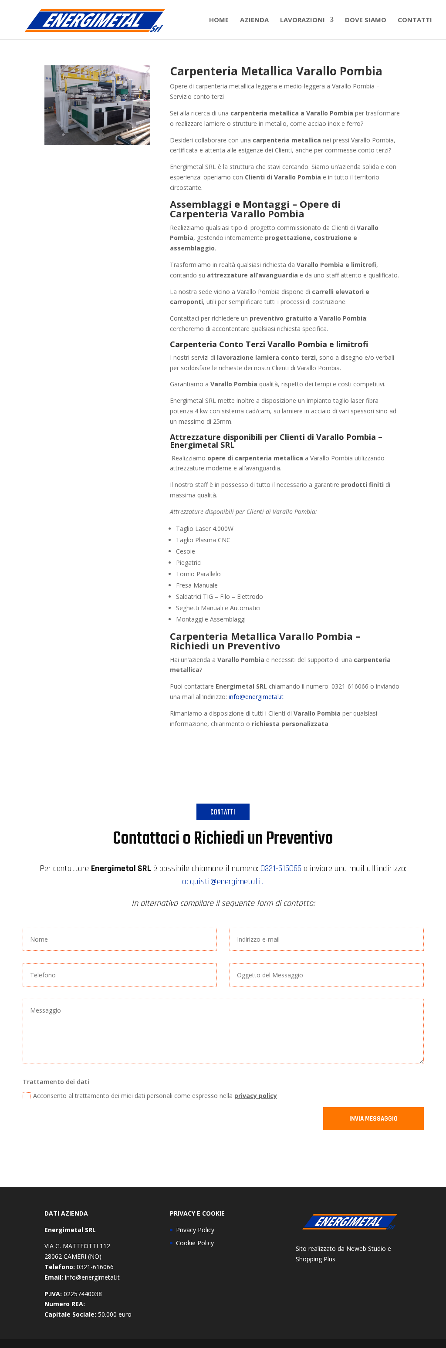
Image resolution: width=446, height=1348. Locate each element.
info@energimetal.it (256, 697)
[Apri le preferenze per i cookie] (19, 1337)
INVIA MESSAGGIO (373, 1119)
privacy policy (255, 1095)
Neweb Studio (366, 1248)
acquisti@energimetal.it (223, 881)
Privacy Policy (195, 1230)
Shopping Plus (315, 1259)
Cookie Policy (195, 1243)
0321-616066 (280, 868)
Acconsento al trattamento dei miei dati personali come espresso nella (155, 1095)
